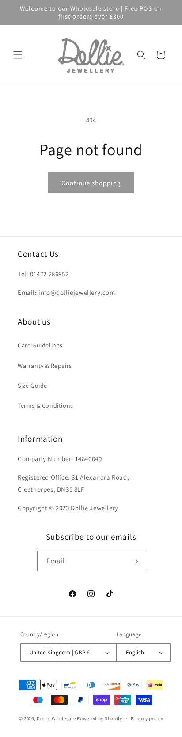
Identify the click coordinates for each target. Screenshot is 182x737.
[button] (17, 55)
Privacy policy (147, 718)
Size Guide (32, 386)
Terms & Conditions (45, 405)
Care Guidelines (40, 345)
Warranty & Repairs (45, 366)
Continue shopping (91, 183)
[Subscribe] (135, 561)
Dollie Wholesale (56, 718)
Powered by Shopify (99, 718)
